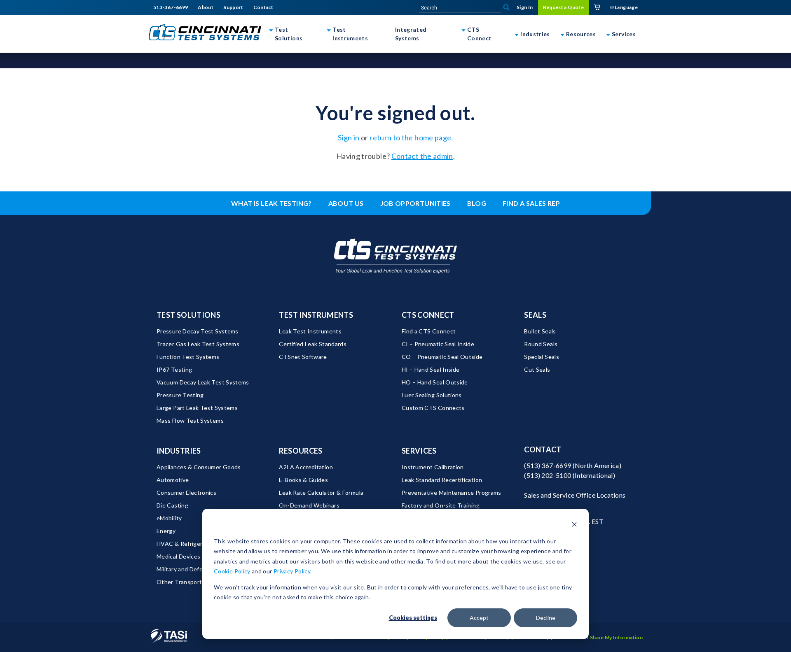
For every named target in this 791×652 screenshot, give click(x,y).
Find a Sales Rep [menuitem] (531, 203)
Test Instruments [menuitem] (316, 314)
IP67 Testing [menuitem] (174, 369)
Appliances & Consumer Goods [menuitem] (199, 466)
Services (624, 33)
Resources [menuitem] (300, 450)
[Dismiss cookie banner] (574, 525)
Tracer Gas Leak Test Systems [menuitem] (198, 343)
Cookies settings (413, 617)
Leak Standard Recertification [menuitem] (442, 479)
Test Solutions (288, 34)
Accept (479, 617)
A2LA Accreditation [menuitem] (305, 466)
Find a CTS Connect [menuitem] (429, 331)
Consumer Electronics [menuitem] (186, 492)
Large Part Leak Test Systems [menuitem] (197, 407)
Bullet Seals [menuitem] (540, 331)
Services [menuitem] (419, 450)
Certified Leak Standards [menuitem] (312, 343)
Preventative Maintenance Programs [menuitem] (451, 492)
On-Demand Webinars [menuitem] (309, 505)
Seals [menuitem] (535, 314)
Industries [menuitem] (179, 450)
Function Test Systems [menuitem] (188, 356)
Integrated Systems (411, 34)
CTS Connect (479, 34)
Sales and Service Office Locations (574, 495)
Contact (543, 449)
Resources (581, 33)
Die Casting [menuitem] (172, 505)
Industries (535, 33)
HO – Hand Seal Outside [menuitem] (435, 382)
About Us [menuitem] (346, 203)
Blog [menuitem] (476, 203)
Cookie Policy (232, 571)
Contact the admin (422, 156)
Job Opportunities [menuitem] (415, 203)
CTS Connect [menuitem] (428, 314)
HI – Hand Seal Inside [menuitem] (431, 369)
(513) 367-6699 (547, 465)
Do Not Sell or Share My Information (599, 637)
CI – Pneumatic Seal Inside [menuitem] (438, 343)
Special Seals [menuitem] (541, 356)
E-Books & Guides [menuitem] (303, 479)
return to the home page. (411, 137)
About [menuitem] (205, 7)
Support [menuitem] (233, 7)
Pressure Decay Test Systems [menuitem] (198, 331)
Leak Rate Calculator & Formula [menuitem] (321, 492)
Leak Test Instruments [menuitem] (310, 331)
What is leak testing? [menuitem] (271, 203)
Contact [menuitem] (263, 7)
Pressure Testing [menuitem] (180, 394)
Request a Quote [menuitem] (563, 7)
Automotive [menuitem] (173, 479)
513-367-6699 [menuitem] (170, 7)
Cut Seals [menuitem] (537, 369)
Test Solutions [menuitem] (188, 314)
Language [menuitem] (626, 7)
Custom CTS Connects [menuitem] (433, 407)
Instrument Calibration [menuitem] (433, 466)
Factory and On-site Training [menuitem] (441, 505)
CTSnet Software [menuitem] (303, 356)
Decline (545, 617)
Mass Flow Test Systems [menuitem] (190, 420)
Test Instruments (350, 34)
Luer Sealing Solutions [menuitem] (432, 394)
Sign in (349, 137)
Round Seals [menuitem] (540, 343)
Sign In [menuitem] (525, 7)
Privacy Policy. (292, 571)
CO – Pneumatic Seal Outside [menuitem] (442, 356)
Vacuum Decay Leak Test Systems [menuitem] (203, 382)
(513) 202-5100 (547, 475)
